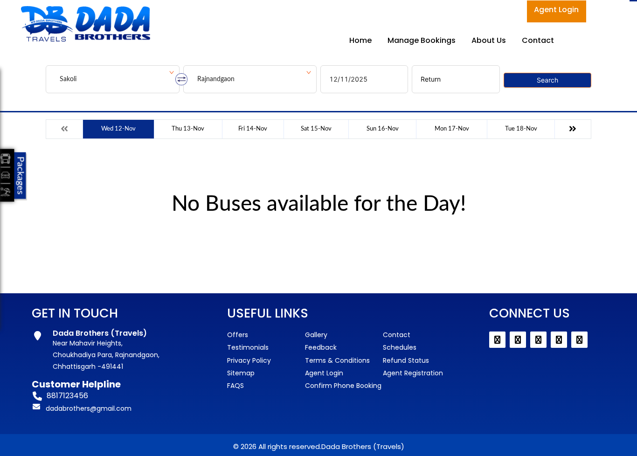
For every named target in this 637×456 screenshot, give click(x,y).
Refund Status (406, 360)
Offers (237, 334)
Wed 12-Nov (118, 129)
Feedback (321, 347)
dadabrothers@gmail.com (89, 408)
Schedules (399, 347)
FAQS (235, 385)
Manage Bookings (422, 40)
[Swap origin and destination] (181, 79)
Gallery (316, 334)
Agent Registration (413, 373)
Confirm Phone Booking (343, 385)
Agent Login (556, 9)
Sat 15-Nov (316, 129)
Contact (538, 40)
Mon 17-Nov (452, 129)
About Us (488, 40)
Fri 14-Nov (252, 129)
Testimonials (248, 347)
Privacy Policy (249, 360)
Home (360, 40)
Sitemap (241, 373)
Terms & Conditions (337, 360)
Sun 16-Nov (383, 129)
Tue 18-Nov (521, 129)
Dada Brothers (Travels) (362, 446)
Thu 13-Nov (188, 129)
